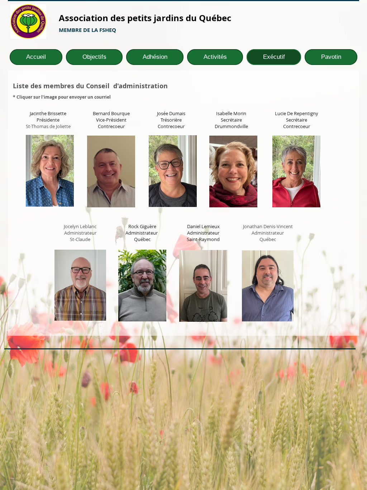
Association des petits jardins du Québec (145, 18)
